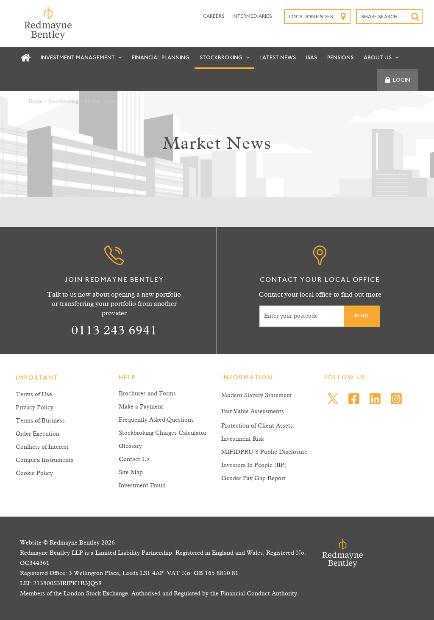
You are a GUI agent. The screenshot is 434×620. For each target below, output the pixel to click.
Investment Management (78, 58)
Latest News (277, 58)
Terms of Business (40, 421)
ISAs (311, 58)
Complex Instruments (44, 460)
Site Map (131, 472)
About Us (378, 58)
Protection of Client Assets (257, 426)
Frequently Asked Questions (156, 420)
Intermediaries (252, 16)
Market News (99, 101)
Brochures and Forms (147, 394)
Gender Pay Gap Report (253, 478)
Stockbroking (222, 58)
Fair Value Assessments (252, 411)
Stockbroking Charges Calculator (162, 433)
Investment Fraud (142, 486)
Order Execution (37, 434)
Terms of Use (34, 395)
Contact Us (134, 459)
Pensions (340, 58)
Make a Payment (141, 407)
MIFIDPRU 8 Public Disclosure (264, 452)
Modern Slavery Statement (256, 395)
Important (37, 378)
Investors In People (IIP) (254, 465)
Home (35, 101)
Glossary (130, 446)
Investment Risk (242, 439)
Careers (214, 16)
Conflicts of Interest (42, 447)
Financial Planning (160, 58)
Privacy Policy (34, 408)
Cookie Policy (34, 473)
